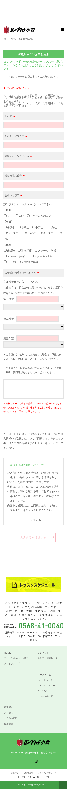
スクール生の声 (45, 696)
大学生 (55, 227)
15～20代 (14, 233)
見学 (9, 215)
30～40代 (31, 233)
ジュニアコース (49, 685)
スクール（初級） (48, 250)
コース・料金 (44, 674)
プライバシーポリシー (47, 773)
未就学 (11, 227)
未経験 (11, 250)
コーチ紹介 (43, 691)
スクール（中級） (17, 256)
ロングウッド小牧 (25, 785)
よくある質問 (10, 718)
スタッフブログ (12, 663)
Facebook (31, 761)
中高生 (40, 227)
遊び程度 (26, 250)
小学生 (25, 227)
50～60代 (49, 233)
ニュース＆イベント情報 (16, 658)
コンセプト (43, 653)
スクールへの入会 (40, 215)
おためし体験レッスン (49, 658)
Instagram (36, 761)
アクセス (8, 712)
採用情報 (8, 723)
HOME (7, 653)
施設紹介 (8, 707)
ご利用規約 (28, 773)
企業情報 (14, 773)
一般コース (46, 680)
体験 (21, 215)
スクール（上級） (44, 256)
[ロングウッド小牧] (35, 29)
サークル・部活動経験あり (22, 261)
